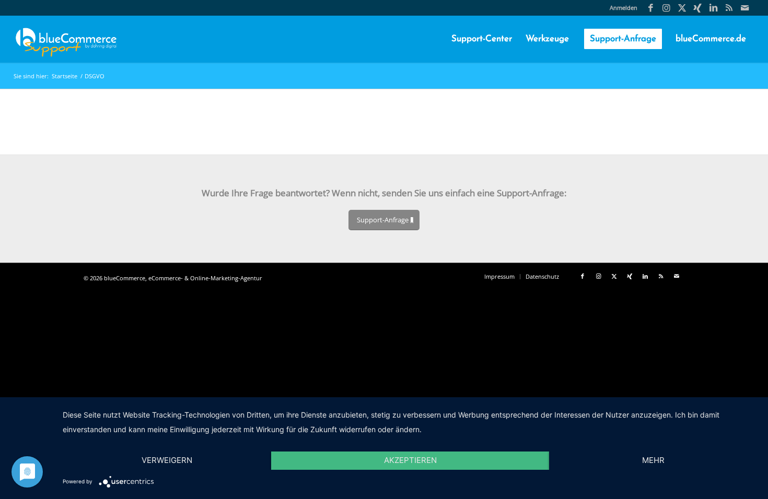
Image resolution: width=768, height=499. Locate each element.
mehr (653, 460)
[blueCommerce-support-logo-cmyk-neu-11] (66, 39)
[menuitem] (620, 7)
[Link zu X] (682, 8)
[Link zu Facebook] (650, 8)
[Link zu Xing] (697, 8)
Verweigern (167, 460)
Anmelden (623, 7)
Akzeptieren (410, 460)
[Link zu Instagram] (666, 8)
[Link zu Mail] (745, 8)
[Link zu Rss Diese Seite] (729, 8)
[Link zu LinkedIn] (713, 8)
